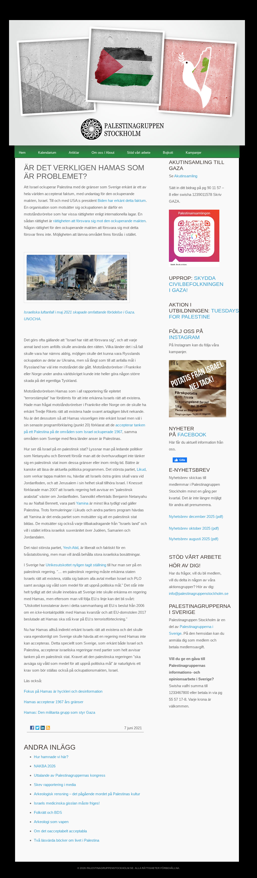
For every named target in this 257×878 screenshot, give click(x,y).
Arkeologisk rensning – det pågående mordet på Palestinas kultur (87, 794)
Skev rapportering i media (55, 784)
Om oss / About (103, 152)
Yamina (82, 503)
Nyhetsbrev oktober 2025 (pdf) (194, 528)
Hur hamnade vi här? (51, 757)
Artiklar (74, 152)
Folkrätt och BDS (48, 812)
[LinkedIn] (43, 728)
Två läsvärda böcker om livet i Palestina (66, 840)
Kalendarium (47, 152)
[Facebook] (32, 728)
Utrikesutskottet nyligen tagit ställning (76, 565)
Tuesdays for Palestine (204, 314)
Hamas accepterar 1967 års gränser (53, 702)
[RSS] (48, 728)
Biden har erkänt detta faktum (122, 200)
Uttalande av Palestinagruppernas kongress (69, 775)
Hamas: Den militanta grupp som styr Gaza (59, 712)
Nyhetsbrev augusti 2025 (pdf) (193, 539)
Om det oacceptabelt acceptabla (60, 831)
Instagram (184, 337)
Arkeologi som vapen (51, 822)
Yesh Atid (70, 547)
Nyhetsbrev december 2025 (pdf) (196, 516)
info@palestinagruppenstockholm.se (198, 593)
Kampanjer (193, 152)
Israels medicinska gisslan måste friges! (67, 803)
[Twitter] (37, 728)
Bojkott (168, 152)
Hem (22, 152)
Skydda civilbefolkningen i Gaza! (196, 284)
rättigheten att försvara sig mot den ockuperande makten (99, 221)
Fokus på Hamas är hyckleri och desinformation (63, 691)
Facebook (191, 434)
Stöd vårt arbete (138, 152)
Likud (141, 469)
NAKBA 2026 (44, 766)
